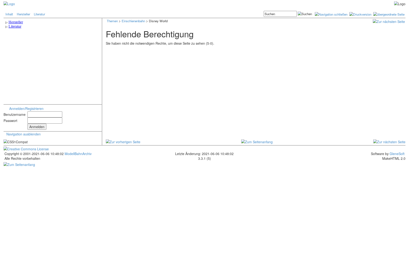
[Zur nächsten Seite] (389, 21)
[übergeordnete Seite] (389, 14)
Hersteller (23, 14)
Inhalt (9, 14)
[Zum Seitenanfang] (257, 141)
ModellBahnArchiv (78, 153)
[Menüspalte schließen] (331, 14)
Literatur (39, 14)
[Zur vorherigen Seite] (123, 141)
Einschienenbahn (133, 21)
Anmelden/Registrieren (26, 108)
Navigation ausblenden (23, 134)
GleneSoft (397, 153)
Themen (112, 21)
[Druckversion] (360, 14)
